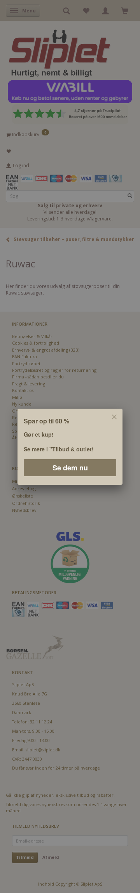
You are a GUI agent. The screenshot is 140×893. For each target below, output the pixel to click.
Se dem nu (70, 467)
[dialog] (70, 446)
